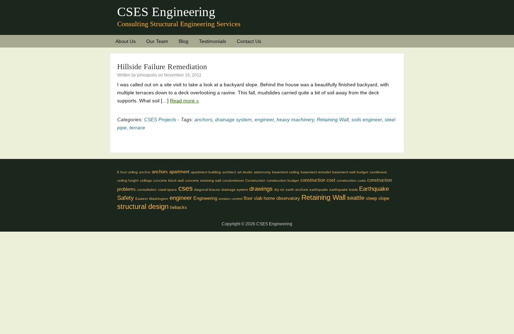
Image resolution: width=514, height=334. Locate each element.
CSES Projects (160, 119)
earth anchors (297, 189)
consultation (147, 189)
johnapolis (147, 75)
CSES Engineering (166, 12)
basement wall (343, 172)
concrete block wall (168, 180)
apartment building (206, 172)
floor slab (253, 198)
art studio (244, 172)
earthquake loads (343, 189)
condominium (233, 180)
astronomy (262, 172)
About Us (125, 41)
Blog (183, 41)
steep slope (377, 198)
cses (185, 188)
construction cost (317, 180)
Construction (255, 180)
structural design (143, 206)
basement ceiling (285, 172)
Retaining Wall (333, 119)
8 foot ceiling (127, 172)
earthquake (318, 189)
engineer (264, 119)
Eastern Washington (151, 199)
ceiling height (127, 180)
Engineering (205, 198)
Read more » (184, 100)
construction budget (283, 180)
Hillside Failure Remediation (162, 66)
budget (362, 172)
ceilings (146, 180)
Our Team (157, 41)
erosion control (230, 199)
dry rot (279, 189)
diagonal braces (207, 189)
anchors (203, 119)
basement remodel (316, 172)
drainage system (233, 119)
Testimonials (212, 41)
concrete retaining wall (203, 180)
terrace (137, 127)
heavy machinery (295, 119)
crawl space (167, 189)
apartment (179, 171)
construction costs (351, 180)
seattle (355, 198)
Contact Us (249, 41)
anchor (144, 172)
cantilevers (378, 172)
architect (229, 172)
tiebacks (178, 207)
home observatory (282, 198)
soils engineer (366, 119)
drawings (261, 189)
